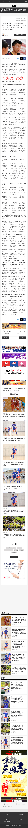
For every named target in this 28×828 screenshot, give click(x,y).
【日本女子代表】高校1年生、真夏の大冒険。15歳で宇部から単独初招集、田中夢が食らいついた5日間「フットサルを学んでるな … (19, 632)
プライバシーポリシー (7, 819)
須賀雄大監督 (14, 552)
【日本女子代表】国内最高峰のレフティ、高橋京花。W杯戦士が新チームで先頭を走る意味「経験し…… (14, 512)
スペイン (19, 547)
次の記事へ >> (22, 337)
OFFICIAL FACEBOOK (21, 804)
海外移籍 (16, 550)
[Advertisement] (14, 600)
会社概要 (7, 816)
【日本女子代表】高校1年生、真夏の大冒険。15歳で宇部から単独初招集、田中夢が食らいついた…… (14, 440)
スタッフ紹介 (21, 816)
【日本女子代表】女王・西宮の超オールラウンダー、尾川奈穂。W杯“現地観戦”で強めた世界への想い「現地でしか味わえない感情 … (19, 657)
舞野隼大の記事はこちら (20, 34)
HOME (2, 8)
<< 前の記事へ (5, 337)
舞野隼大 (7, 35)
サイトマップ (21, 819)
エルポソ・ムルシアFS (11, 547)
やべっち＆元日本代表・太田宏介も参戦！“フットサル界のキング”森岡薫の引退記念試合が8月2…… (14, 536)
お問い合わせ (7, 821)
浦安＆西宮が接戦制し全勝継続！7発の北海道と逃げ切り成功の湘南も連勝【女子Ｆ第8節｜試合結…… (14, 416)
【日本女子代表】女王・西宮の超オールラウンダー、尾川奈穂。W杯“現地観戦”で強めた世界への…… (14, 488)
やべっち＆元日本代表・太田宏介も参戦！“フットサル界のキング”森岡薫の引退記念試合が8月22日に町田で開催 (17, 728)
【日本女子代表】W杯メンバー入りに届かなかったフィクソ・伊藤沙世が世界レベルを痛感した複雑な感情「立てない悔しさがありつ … (18, 644)
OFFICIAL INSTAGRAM (8, 806)
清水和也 (21, 550)
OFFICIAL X (8, 804)
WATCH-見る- (8, 8)
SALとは (21, 814)
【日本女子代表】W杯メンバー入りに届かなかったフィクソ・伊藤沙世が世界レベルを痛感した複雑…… (14, 464)
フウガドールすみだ (8, 550)
